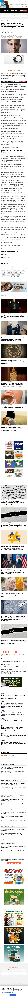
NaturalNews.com (5, 257)
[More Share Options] (11, 32)
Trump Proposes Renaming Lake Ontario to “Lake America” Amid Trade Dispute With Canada (12, 768)
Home (2, 20)
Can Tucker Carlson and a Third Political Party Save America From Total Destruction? (13, 721)
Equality (23, 35)
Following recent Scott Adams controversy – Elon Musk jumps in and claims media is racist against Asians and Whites (13, 642)
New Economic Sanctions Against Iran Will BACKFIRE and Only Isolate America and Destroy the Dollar (14, 743)
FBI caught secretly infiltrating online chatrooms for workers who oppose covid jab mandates (13, 362)
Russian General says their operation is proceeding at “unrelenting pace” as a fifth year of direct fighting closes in (12, 834)
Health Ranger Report (6, 691)
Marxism (23, 36)
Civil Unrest (7, 20)
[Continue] (25, 973)
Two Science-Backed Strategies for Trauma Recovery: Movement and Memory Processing (11, 843)
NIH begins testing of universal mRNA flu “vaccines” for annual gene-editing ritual (12, 406)
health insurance (10, 36)
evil (4, 36)
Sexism (9, 37)
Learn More (5, 994)
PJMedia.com (4, 254)
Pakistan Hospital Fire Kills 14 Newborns (9, 776)
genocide (6, 36)
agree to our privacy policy (8, 992)
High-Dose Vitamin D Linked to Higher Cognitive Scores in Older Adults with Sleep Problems (12, 796)
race (4, 37)
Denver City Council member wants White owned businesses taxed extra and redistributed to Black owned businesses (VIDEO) (12, 549)
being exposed (6, 75)
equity (2, 36)
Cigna (10, 35)
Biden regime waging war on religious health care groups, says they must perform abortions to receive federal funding (13, 339)
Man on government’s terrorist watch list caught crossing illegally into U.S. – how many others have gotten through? (13, 429)
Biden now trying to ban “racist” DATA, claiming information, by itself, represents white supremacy (12, 572)
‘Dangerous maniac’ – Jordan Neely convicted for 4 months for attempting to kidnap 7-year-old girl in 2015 (12, 502)
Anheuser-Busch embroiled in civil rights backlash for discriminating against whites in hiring (13, 595)
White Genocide (12, 37)
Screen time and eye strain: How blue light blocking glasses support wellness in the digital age (13, 808)
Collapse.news (4, 248)
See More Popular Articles (14, 863)
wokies (20, 37)
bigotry (8, 35)
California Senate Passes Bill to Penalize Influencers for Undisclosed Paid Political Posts (12, 856)
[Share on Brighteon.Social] (2, 32)
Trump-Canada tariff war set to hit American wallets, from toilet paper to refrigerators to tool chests (13, 788)
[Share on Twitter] (8, 32)
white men (17, 37)
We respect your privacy (14, 976)
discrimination (20, 35)
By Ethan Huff (3, 29)
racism (6, 37)
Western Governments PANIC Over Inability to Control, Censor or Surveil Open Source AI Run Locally (12, 714)
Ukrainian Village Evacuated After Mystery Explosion (11, 792)
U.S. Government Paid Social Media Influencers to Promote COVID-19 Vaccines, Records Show (12, 764)
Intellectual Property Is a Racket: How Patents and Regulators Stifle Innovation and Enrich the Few (13, 826)
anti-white (4, 35)
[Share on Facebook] (5, 32)
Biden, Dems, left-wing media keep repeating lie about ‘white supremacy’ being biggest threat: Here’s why (13, 316)
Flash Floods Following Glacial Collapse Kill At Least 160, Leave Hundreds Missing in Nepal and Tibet (12, 780)
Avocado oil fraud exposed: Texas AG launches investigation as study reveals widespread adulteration (13, 784)
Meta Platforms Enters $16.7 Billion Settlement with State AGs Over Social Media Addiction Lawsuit (13, 821)
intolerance (17, 36)
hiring (14, 36)
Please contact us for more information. (8, 673)
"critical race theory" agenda (7, 210)
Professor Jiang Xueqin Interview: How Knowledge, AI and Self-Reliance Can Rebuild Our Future (13, 736)
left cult (20, 36)
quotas (2, 37)
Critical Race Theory (14, 35)
